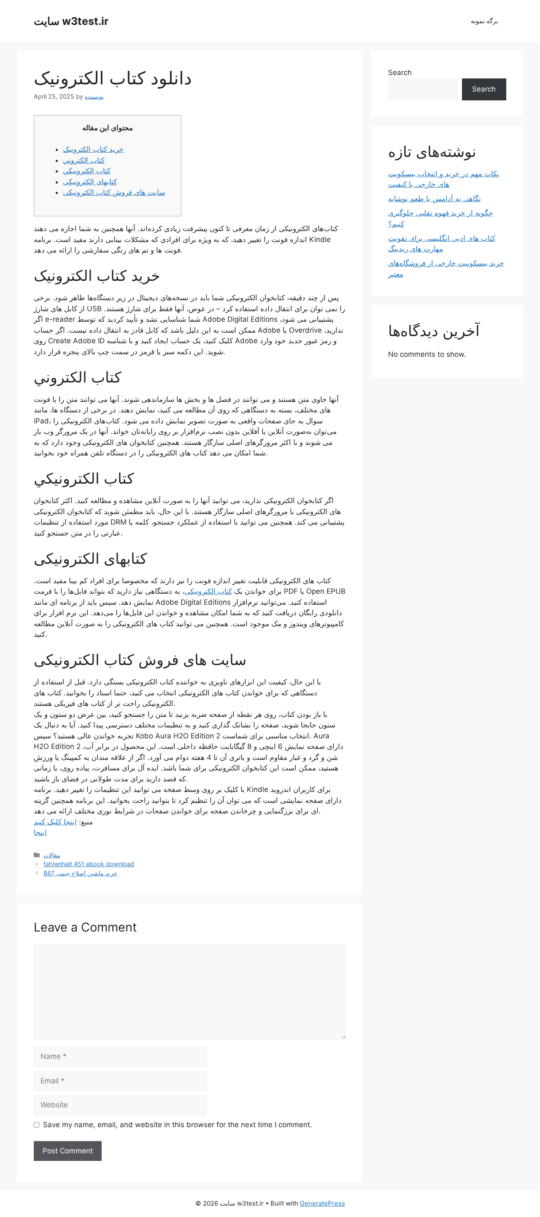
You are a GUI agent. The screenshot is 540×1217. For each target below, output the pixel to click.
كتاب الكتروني (84, 160)
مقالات (51, 855)
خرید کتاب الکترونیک (93, 149)
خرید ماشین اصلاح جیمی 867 (80, 873)
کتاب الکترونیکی (208, 591)
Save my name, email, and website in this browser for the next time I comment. (177, 1124)
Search (400, 72)
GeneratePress (322, 1203)
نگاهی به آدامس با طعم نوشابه (434, 198)
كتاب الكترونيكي (87, 171)
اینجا (40, 832)
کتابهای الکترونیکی (90, 182)
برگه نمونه (484, 21)
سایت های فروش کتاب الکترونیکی (114, 192)
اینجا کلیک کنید (55, 822)
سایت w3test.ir (71, 21)
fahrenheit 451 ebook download (88, 863)
